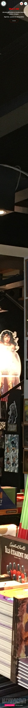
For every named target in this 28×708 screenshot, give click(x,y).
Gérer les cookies (19, 705)
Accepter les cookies (9, 705)
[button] (21, 3)
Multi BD (14, 20)
